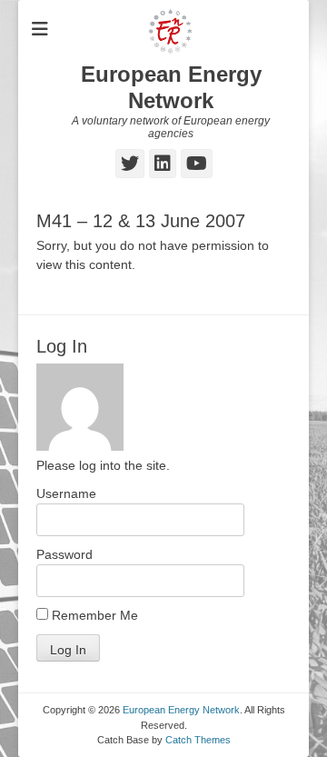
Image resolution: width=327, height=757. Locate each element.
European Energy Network (171, 87)
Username (66, 493)
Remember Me (93, 615)
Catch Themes (198, 739)
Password (64, 554)
